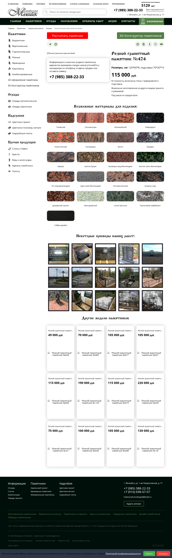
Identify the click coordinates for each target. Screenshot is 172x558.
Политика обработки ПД (45, 541)
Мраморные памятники (41, 491)
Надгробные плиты (67, 495)
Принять (149, 553)
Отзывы (11, 488)
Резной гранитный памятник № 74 (153, 426)
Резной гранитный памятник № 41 (63, 426)
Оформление (69, 21)
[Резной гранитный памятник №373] (120, 401)
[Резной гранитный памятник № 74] (150, 449)
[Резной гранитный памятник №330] (91, 449)
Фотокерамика (118, 4)
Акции (112, 21)
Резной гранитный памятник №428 (63, 330)
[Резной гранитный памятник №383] (91, 353)
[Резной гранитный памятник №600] (61, 401)
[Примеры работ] (58, 253)
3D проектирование (57, 4)
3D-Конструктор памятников (140, 36)
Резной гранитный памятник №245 (153, 378)
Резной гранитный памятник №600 (63, 378)
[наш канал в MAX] (137, 45)
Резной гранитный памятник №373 (123, 378)
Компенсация (14, 495)
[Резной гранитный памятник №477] (120, 353)
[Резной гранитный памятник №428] (61, 353)
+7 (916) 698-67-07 (137, 492)
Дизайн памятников (149, 514)
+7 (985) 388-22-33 (128, 10)
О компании (13, 4)
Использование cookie (81, 541)
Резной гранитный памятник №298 (123, 426)
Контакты (128, 21)
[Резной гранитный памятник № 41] (61, 449)
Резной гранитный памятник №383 (93, 330)
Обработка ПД (63, 541)
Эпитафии (40, 4)
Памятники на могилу (50, 514)
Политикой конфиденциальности (123, 553)
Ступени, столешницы (79, 4)
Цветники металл (67, 491)
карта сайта (13, 545)
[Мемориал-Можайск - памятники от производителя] (23, 11)
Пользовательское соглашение (20, 541)
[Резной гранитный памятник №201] (150, 353)
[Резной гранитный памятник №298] (120, 449)
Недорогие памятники (125, 514)
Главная (15, 21)
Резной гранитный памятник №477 (123, 330)
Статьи (11, 491)
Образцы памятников (19, 517)
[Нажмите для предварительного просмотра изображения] (61, 53)
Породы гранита (15, 498)
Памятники (34, 21)
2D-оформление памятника (23, 79)
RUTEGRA (158, 545)
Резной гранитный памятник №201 (153, 330)
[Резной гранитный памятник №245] (150, 401)
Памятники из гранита (75, 514)
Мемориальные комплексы (42, 495)
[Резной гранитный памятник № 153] (91, 401)
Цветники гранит (66, 488)
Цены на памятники (100, 514)
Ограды (51, 21)
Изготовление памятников (22, 514)
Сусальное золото (100, 4)
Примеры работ (93, 21)
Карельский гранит (39, 488)
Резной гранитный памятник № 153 (93, 378)
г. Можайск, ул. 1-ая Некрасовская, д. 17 (145, 14)
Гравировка (27, 4)
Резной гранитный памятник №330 (93, 426)
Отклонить (163, 553)
